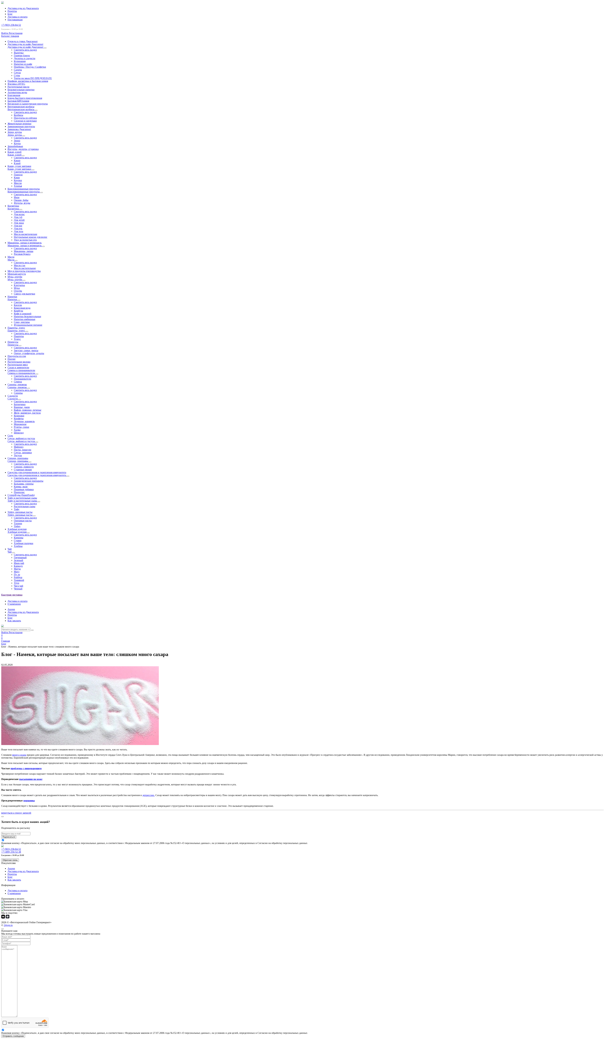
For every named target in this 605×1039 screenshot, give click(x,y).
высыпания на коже (30, 779)
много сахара (19, 755)
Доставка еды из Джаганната (23, 8)
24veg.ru (8, 925)
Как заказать (14, 620)
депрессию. (148, 795)
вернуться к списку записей (16, 813)
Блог (10, 14)
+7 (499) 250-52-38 (11, 852)
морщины (29, 800)
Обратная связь (10, 860)
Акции (11, 609)
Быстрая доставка (11, 594)
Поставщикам (15, 19)
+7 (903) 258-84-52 (11, 25)
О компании (14, 604)
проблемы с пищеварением (26, 768)
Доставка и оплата (17, 16)
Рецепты (12, 11)
